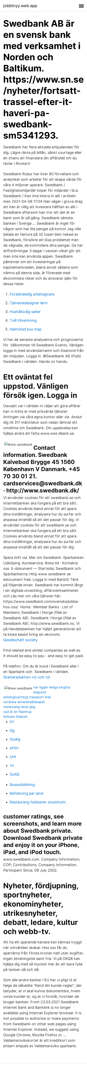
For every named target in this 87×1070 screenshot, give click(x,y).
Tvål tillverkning (23, 320)
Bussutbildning (22, 784)
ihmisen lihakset (15, 716)
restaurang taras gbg (19, 707)
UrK (13, 757)
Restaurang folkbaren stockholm (38, 802)
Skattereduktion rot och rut (26, 677)
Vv (12, 765)
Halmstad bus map (25, 329)
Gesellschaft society (20, 640)
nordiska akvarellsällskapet (24, 702)
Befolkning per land (26, 793)
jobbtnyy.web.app (20, 6)
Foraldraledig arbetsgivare (32, 294)
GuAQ (14, 774)
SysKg (15, 739)
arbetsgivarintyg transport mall (27, 697)
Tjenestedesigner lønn (29, 303)
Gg (12, 730)
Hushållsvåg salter (25, 312)
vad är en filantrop (17, 712)
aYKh (14, 748)
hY (12, 722)
